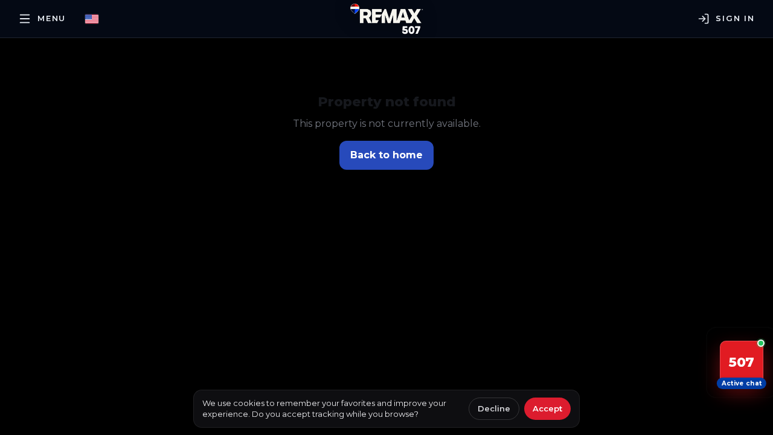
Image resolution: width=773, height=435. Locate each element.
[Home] (386, 18)
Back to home (386, 155)
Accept (547, 408)
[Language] (92, 19)
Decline (494, 408)
